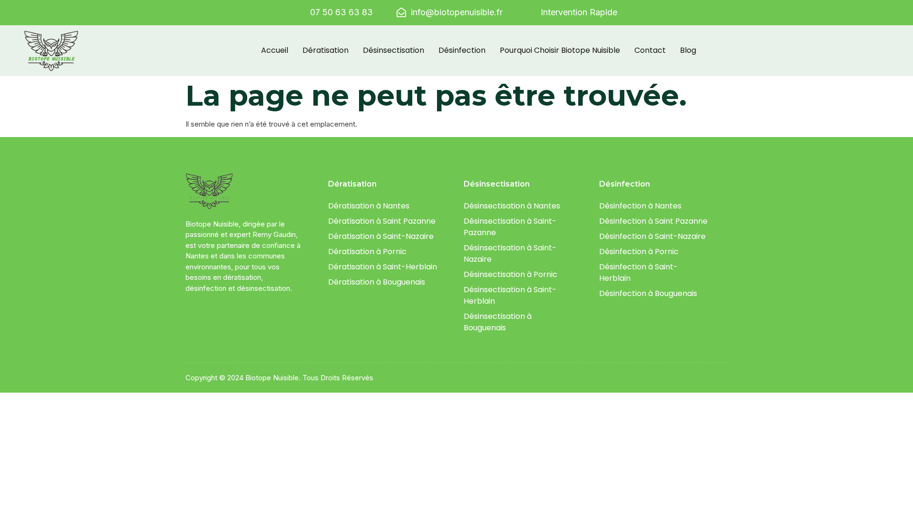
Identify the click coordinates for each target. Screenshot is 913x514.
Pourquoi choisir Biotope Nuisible (560, 50)
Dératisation (325, 50)
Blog (688, 50)
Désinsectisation (393, 50)
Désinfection (462, 50)
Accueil (274, 50)
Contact (650, 50)
